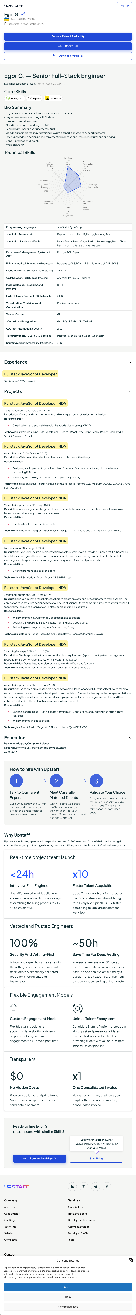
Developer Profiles (79, 1233)
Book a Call (71, 46)
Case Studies (12, 1213)
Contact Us (10, 1239)
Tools (71, 1239)
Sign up (124, 5)
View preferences (68, 1306)
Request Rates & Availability (68, 36)
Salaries (8, 1233)
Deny (68, 1296)
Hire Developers (77, 1213)
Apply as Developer (79, 1226)
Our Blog (9, 1220)
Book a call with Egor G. (43, 1158)
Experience (16, 361)
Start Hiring (96, 1158)
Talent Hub (10, 1226)
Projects (13, 391)
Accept (68, 1287)
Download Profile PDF (71, 55)
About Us (9, 1207)
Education (14, 737)
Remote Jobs (75, 1207)
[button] (130, 1260)
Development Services (81, 1220)
